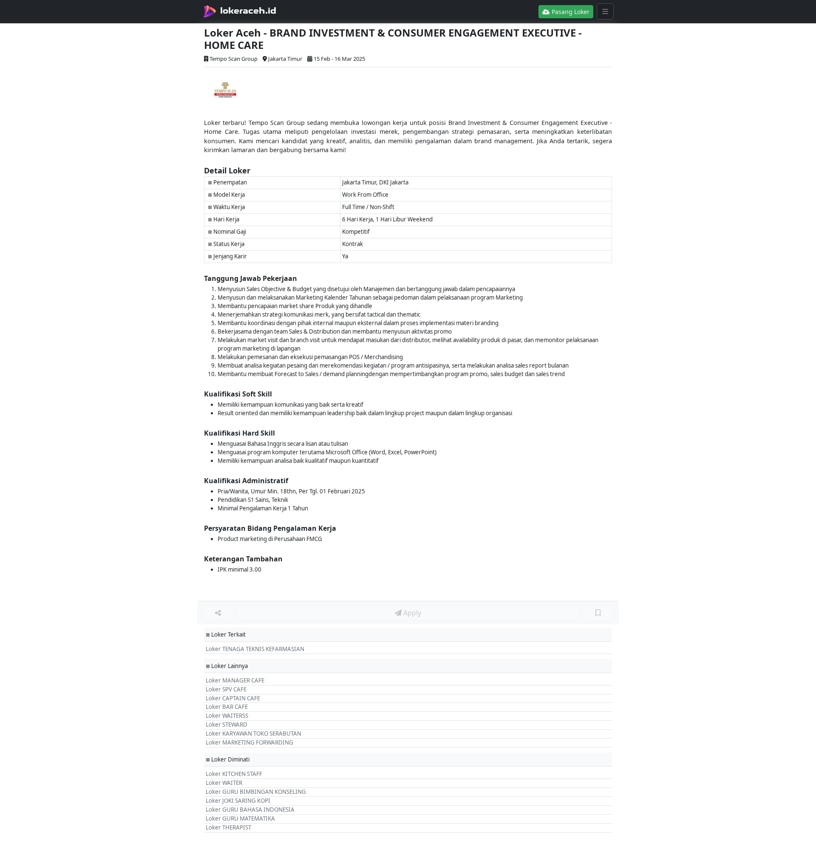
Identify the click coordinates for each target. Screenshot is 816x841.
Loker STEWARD (226, 724)
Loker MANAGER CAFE (235, 680)
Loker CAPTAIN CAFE (233, 698)
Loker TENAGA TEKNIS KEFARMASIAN (255, 649)
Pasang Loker (569, 12)
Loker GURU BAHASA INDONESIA (250, 809)
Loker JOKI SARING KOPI (238, 800)
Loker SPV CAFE (226, 689)
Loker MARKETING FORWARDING (249, 742)
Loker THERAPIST (228, 827)
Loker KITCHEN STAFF (234, 774)
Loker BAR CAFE (227, 707)
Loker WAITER (224, 783)
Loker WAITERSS (227, 715)
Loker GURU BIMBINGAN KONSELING (256, 792)
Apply (411, 612)
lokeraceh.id (248, 11)
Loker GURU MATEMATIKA (240, 818)
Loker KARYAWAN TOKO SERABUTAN (253, 733)
